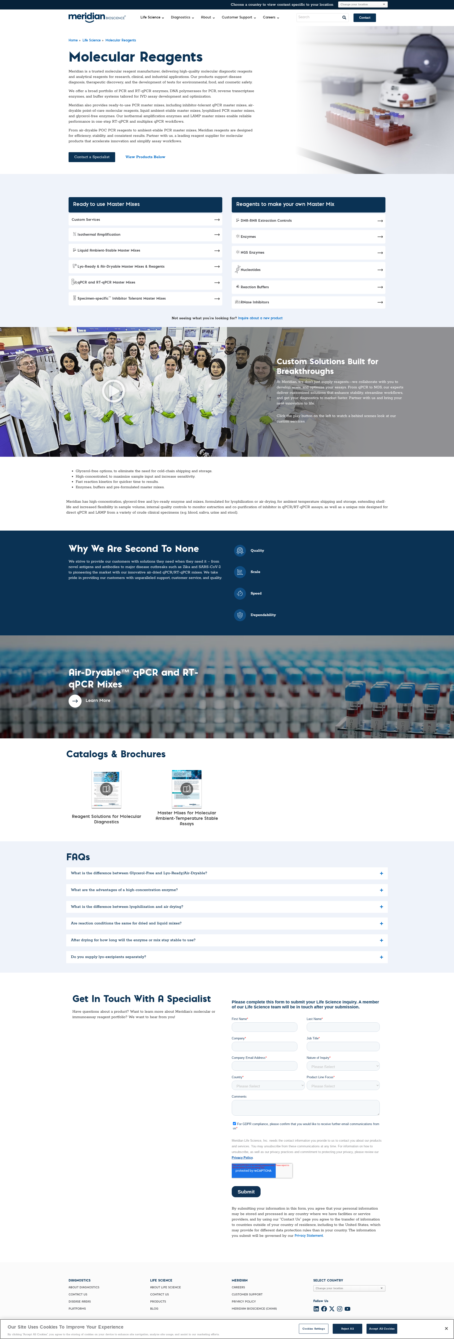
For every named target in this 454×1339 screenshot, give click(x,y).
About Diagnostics (84, 1287)
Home (73, 40)
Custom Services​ (86, 219)
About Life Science (165, 1287)
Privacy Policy (244, 1301)
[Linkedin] (316, 1309)
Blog (154, 1309)
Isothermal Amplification (99, 234)
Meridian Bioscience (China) (254, 1309)
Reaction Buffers (255, 286)
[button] (113, 392)
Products (158, 1301)
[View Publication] (106, 789)
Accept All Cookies (382, 1328)
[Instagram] (340, 1309)
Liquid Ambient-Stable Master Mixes (109, 250)
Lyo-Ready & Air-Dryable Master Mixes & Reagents (121, 266)
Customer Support (247, 1294)
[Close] (446, 1328)
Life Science (92, 40)
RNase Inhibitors (255, 302)
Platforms (77, 1309)
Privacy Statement (309, 1236)
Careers (238, 1287)
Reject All (347, 1328)
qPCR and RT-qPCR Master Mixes (106, 282)
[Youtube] (347, 1309)
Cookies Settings (313, 1328)
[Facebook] (324, 1309)
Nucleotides (251, 269)
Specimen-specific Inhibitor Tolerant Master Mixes (122, 298)
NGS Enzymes (252, 252)
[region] (227, 1329)
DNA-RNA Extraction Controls (266, 220)
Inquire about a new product (260, 318)
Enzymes (248, 236)
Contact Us (78, 1294)
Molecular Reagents (120, 40)
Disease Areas (80, 1301)
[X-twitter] (332, 1309)
